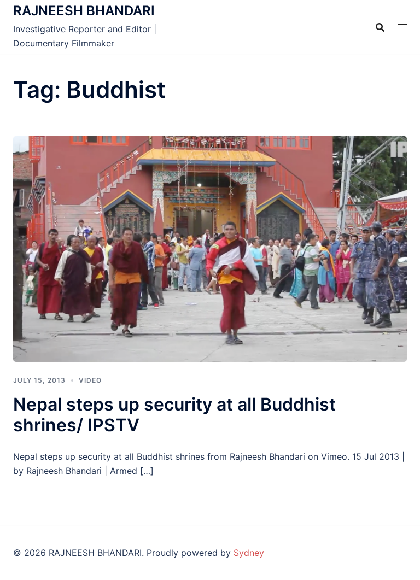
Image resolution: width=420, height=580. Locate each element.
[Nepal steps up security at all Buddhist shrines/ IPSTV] (210, 248)
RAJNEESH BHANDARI (84, 11)
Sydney (249, 552)
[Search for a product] (380, 27)
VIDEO (90, 380)
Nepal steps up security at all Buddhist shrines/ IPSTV (174, 415)
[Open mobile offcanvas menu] (402, 27)
